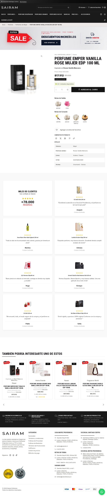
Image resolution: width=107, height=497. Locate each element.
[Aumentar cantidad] (67, 89)
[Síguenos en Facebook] (105, 14)
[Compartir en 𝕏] (60, 138)
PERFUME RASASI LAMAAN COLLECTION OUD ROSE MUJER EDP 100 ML (66, 385)
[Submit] (68, 7)
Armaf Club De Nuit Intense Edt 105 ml (79, 275)
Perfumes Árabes (41, 14)
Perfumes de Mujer (21, 24)
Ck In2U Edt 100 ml (79, 199)
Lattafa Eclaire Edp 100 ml (79, 237)
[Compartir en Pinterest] (69, 138)
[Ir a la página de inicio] (9, 7)
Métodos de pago (34, 453)
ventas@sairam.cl (62, 446)
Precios (75, 14)
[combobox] (53, 7)
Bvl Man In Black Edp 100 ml (79, 313)
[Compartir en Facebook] (56, 138)
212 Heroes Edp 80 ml (27, 275)
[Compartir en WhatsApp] (65, 138)
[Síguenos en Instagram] (101, 14)
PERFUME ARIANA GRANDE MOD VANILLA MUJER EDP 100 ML (40, 385)
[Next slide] (103, 404)
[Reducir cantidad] (56, 89)
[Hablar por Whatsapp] (102, 492)
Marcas (67, 14)
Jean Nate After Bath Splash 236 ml (27, 237)
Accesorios (85, 14)
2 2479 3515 (60, 449)
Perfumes (11, 14)
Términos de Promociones (36, 446)
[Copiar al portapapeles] (73, 138)
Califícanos (31, 448)
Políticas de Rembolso (35, 443)
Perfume (10, 24)
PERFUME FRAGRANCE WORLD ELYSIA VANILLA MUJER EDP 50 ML (93, 385)
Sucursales (31, 436)
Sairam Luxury (6, 20)
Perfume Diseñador (25, 14)
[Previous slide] (3, 404)
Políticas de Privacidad (35, 441)
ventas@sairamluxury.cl (64, 477)
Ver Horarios (26, 1)
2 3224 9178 (87, 448)
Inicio (3, 14)
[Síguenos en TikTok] (105, 20)
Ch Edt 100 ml (28, 313)
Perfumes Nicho (56, 14)
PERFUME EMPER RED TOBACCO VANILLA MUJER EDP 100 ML (14, 387)
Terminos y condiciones (35, 438)
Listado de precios (34, 450)
